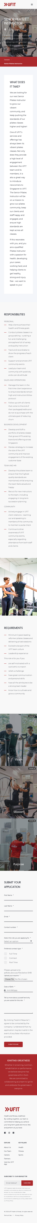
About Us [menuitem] (7, 1147)
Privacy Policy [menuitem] (19, 1215)
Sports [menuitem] (20, 1155)
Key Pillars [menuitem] (22, 1143)
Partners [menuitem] (7, 1159)
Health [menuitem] (20, 1147)
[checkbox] (18, 958)
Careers (7, 60)
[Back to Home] (10, 4)
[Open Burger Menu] (32, 4)
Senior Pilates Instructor (13, 64)
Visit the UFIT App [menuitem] (9, 1163)
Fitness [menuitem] (21, 1151)
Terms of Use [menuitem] (8, 1215)
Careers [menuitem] (7, 1155)
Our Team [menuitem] (7, 1151)
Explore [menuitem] (7, 1143)
